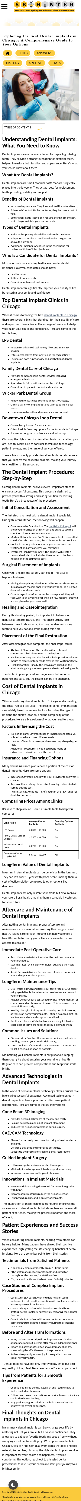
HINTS (23, 53)
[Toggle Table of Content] (37, 129)
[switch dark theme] (13, 1485)
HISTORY (13, 63)
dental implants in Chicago (60, 315)
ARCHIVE (35, 63)
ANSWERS (44, 53)
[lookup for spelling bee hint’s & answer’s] (7, 53)
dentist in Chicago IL (60, 526)
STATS (56, 63)
